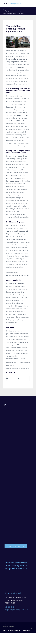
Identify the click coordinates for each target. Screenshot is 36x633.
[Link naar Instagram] (32, 628)
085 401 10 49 (9, 607)
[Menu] (30, 3)
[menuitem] (30, 3)
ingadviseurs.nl (23, 610)
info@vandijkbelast (11, 610)
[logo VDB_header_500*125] (15, 3)
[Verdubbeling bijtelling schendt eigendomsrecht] (18, 42)
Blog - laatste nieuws (9, 10)
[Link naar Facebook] (29, 628)
